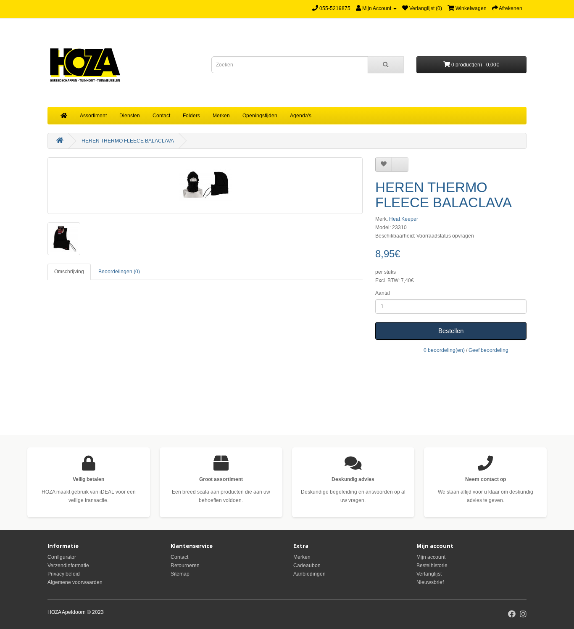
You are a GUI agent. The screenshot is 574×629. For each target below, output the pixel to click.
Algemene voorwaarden (75, 582)
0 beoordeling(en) (444, 350)
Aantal (382, 293)
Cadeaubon (307, 565)
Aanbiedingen (309, 574)
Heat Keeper (403, 219)
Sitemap (180, 574)
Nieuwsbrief (430, 582)
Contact (161, 116)
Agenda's (300, 116)
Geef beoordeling (488, 350)
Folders (191, 116)
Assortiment (93, 116)
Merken (221, 116)
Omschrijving (69, 272)
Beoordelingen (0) (119, 272)
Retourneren (185, 565)
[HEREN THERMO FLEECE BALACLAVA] (205, 185)
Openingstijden (259, 116)
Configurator (61, 557)
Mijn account (430, 557)
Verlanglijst (429, 574)
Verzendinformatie (68, 565)
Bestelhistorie (432, 565)
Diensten (129, 116)
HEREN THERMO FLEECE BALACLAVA (128, 141)
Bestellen (450, 330)
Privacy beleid (63, 574)
